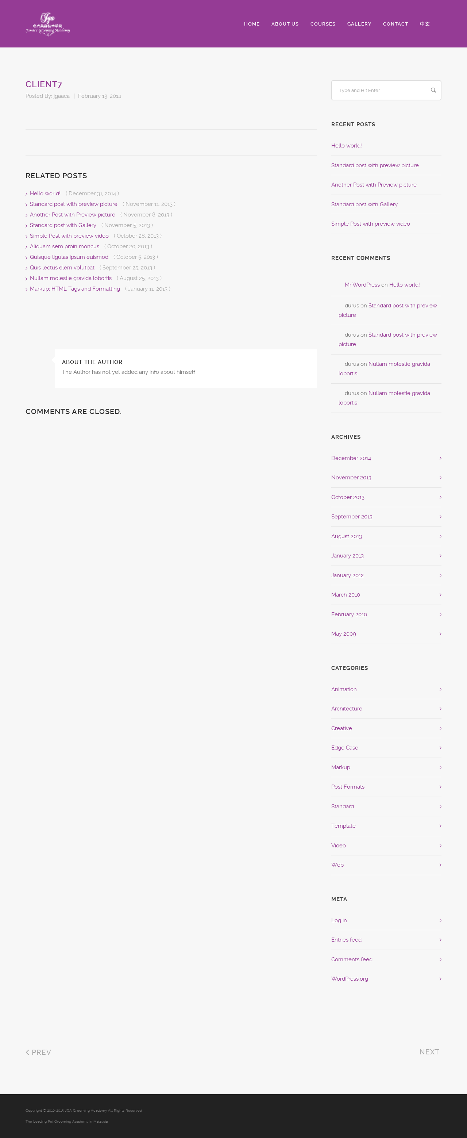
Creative (341, 728)
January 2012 (347, 575)
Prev (40, 1052)
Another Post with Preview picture (73, 214)
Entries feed (346, 939)
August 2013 (346, 536)
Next (430, 1052)
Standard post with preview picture (74, 204)
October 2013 (347, 497)
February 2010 (349, 614)
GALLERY (359, 24)
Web (337, 865)
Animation (344, 689)
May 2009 (343, 634)
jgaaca (62, 96)
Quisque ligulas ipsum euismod (70, 257)
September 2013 (352, 516)
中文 (425, 24)
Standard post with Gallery (64, 225)
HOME (252, 24)
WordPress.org (349, 979)
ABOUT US (285, 24)
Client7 (44, 84)
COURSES (323, 24)
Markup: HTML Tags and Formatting (75, 289)
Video (338, 845)
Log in (339, 920)
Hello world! (46, 193)
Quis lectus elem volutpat (63, 267)
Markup (340, 767)
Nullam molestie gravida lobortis (71, 278)
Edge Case (344, 747)
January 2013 (347, 555)
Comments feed (352, 959)
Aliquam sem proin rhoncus (65, 246)
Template (343, 826)
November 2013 (351, 477)
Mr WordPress (362, 284)
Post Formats (347, 786)
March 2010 (345, 594)
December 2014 (351, 458)
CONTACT (395, 24)
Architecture (346, 708)
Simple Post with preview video (70, 236)
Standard (342, 806)
